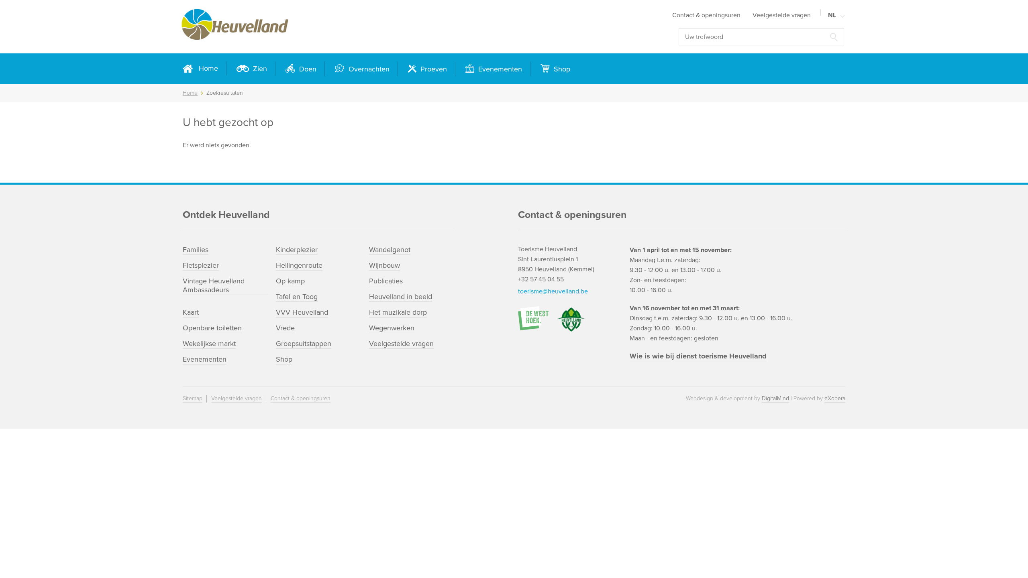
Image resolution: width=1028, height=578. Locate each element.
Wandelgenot (389, 249)
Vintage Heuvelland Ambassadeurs (214, 285)
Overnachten (368, 69)
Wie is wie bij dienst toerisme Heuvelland (698, 356)
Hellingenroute (299, 265)
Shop (561, 69)
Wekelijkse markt (209, 343)
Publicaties (386, 281)
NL (832, 15)
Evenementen (499, 69)
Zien (259, 68)
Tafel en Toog (297, 296)
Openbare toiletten (212, 328)
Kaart (191, 312)
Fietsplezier (201, 265)
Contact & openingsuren (706, 15)
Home (208, 68)
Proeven (432, 69)
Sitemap (192, 398)
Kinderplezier (297, 249)
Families (195, 249)
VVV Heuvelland (302, 312)
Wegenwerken (391, 328)
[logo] (317, 26)
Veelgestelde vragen (782, 15)
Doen (306, 69)
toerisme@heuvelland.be (553, 291)
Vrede (285, 328)
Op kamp (290, 281)
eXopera (834, 398)
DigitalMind (775, 398)
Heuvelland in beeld (400, 296)
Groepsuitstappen (303, 343)
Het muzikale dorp (398, 312)
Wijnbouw (384, 265)
